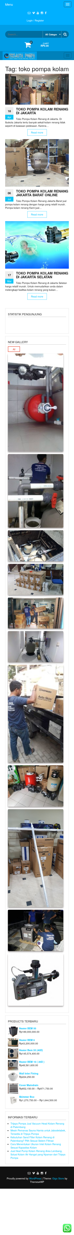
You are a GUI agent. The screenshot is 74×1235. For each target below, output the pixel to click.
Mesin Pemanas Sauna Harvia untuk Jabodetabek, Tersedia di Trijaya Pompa (38, 1132)
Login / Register (35, 20)
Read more (37, 132)
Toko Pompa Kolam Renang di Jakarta (42, 111)
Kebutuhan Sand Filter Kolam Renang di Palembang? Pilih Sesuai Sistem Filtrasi (32, 1139)
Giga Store (58, 1178)
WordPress (35, 1178)
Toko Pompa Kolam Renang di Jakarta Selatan (42, 275)
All (14, 349)
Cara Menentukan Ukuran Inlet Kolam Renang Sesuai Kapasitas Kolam (35, 1145)
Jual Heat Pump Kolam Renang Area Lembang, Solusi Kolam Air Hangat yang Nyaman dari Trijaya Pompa (37, 1154)
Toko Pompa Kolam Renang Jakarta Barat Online (42, 193)
